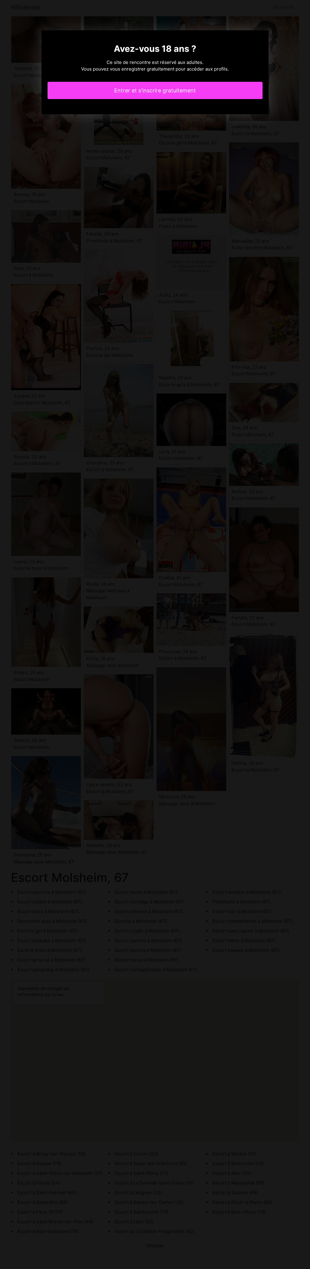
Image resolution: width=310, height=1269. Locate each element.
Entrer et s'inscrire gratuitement (155, 90)
